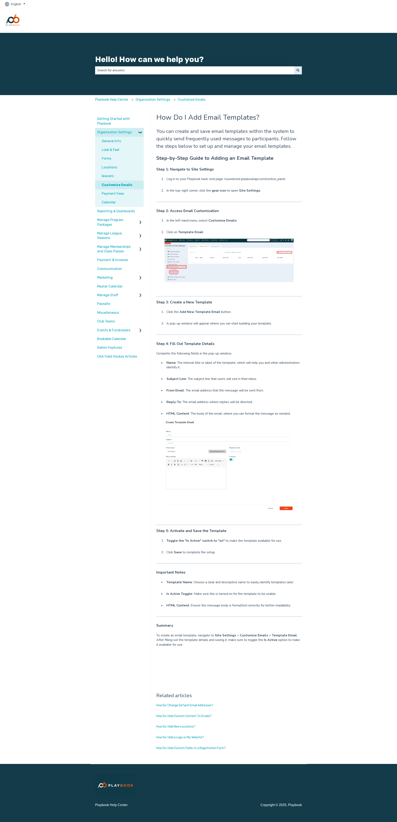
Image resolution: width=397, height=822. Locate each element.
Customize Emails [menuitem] (117, 185)
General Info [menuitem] (111, 141)
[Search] (298, 70)
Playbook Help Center (111, 99)
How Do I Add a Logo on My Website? (180, 737)
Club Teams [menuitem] (106, 321)
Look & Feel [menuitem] (110, 150)
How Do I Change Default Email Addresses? (184, 705)
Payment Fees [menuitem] (113, 194)
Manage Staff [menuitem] (107, 295)
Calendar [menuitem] (109, 202)
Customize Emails (191, 99)
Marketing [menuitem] (105, 277)
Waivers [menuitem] (108, 176)
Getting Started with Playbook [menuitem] (113, 121)
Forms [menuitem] (106, 158)
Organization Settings (153, 99)
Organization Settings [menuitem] (114, 132)
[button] (140, 132)
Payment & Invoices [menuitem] (112, 260)
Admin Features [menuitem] (109, 348)
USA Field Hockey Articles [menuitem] (117, 356)
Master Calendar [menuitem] (110, 286)
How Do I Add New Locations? (175, 726)
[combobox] (194, 70)
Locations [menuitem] (109, 167)
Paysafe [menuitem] (103, 304)
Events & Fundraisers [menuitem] (113, 330)
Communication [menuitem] (109, 269)
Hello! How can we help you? (149, 59)
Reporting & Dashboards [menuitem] (116, 211)
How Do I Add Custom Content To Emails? (184, 716)
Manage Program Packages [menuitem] (110, 222)
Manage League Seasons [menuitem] (109, 235)
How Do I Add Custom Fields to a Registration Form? (191, 748)
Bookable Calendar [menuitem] (111, 339)
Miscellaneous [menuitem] (108, 313)
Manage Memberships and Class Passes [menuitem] (113, 249)
